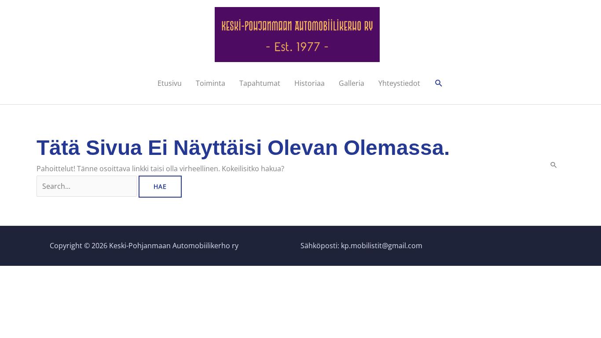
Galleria (351, 83)
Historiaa (309, 83)
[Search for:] (88, 186)
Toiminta (210, 83)
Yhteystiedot (399, 83)
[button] (438, 83)
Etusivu (170, 83)
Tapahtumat (259, 83)
